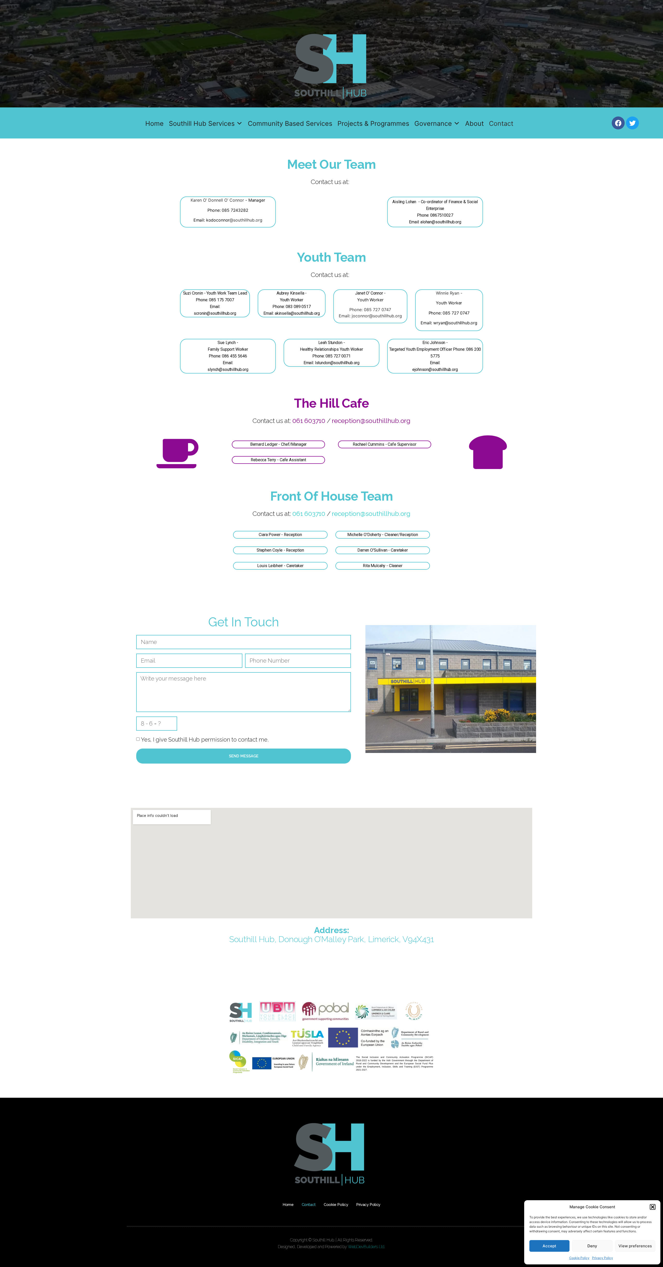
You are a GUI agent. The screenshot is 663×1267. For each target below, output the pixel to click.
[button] (652, 1207)
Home (154, 123)
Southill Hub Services (202, 123)
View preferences (635, 1245)
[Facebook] (618, 122)
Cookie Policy (579, 1258)
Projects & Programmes (373, 123)
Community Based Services (290, 123)
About (474, 123)
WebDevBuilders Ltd (366, 1246)
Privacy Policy (602, 1258)
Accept (549, 1245)
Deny (592, 1245)
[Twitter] (632, 122)
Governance (433, 123)
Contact (501, 123)
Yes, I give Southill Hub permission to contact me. (205, 739)
